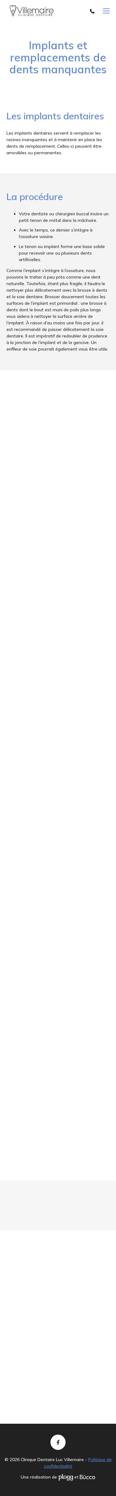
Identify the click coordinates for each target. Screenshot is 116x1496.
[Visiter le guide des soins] (87, 1477)
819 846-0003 (93, 11)
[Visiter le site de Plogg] (65, 1477)
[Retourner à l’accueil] (31, 11)
